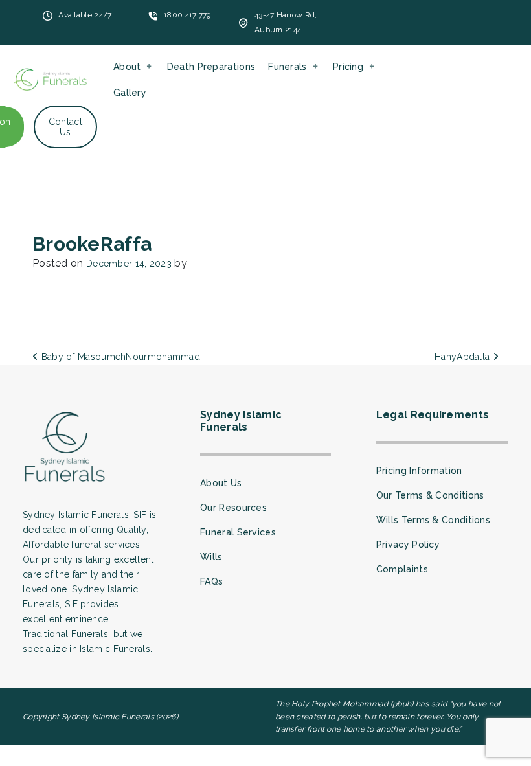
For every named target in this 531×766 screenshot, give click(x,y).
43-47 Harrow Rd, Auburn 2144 (285, 22)
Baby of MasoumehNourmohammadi (120, 357)
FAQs (211, 581)
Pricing (348, 67)
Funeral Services (238, 532)
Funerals (287, 67)
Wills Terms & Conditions (433, 520)
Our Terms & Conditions (430, 495)
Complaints (402, 569)
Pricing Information (419, 471)
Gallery (129, 92)
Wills (211, 557)
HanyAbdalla (464, 357)
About (127, 67)
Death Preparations (211, 67)
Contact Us (65, 127)
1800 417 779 (187, 14)
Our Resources (233, 507)
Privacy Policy (408, 544)
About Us (221, 483)
